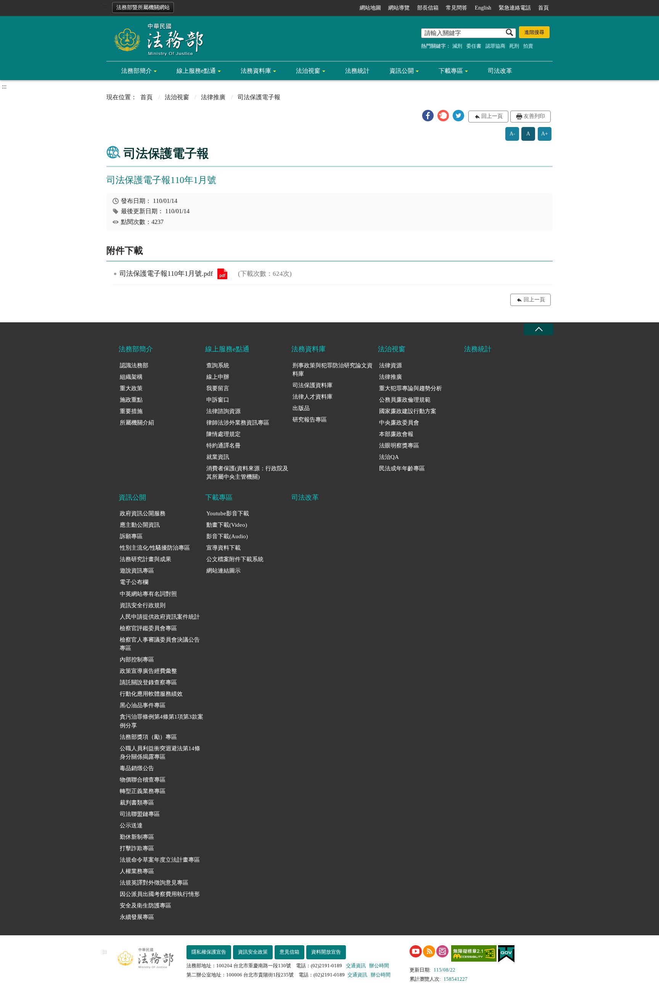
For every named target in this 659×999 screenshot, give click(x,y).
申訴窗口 (217, 400)
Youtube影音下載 (227, 513)
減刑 (457, 46)
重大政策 (131, 388)
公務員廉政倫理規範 (405, 400)
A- (512, 134)
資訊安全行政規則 (143, 605)
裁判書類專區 (137, 803)
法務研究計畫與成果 (145, 559)
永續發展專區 (137, 917)
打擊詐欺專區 (137, 848)
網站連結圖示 (223, 571)
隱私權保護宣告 (208, 952)
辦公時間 (379, 965)
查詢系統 (217, 365)
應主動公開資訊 (140, 525)
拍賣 (528, 46)
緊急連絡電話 (515, 8)
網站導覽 (399, 8)
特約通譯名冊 (223, 445)
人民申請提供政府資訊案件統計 (160, 617)
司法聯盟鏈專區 (140, 814)
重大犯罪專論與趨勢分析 (410, 388)
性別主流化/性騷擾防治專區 (155, 548)
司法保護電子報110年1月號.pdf (222, 273)
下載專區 (451, 71)
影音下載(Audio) (227, 536)
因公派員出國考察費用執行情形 (160, 894)
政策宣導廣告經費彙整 (148, 671)
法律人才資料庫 (313, 397)
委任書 (473, 46)
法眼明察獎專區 (399, 445)
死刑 (514, 46)
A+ (544, 134)
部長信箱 (428, 8)
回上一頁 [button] (492, 116)
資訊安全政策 (253, 952)
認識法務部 (134, 365)
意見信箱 (289, 952)
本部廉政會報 (396, 434)
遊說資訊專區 (137, 571)
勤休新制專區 (137, 837)
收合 (538, 329)
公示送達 (131, 825)
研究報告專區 (310, 420)
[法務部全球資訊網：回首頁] (156, 39)
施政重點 (131, 400)
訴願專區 (131, 536)
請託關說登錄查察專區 (148, 682)
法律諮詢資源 (223, 411)
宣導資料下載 (223, 548)
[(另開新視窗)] (416, 951)
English (483, 8)
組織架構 (131, 377)
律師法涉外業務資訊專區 (237, 423)
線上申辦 (217, 377)
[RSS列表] (429, 951)
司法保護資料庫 (313, 385)
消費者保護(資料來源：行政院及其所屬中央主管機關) (247, 472)
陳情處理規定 (223, 434)
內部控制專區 (137, 659)
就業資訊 (217, 457)
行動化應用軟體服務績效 (151, 694)
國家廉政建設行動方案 (407, 411)
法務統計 (357, 71)
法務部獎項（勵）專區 (148, 737)
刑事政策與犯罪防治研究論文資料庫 (333, 369)
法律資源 (390, 365)
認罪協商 (495, 46)
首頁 (543, 8)
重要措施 (131, 411)
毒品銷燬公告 (137, 768)
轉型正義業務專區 (143, 791)
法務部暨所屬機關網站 (143, 7)
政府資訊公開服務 (143, 513)
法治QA (389, 457)
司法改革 (500, 71)
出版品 (301, 408)
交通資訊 (356, 965)
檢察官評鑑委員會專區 (148, 628)
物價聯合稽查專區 (143, 780)
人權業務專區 (137, 871)
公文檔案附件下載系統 (235, 559)
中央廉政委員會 (399, 423)
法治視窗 (308, 71)
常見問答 (456, 8)
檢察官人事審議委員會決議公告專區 (160, 644)
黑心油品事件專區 (143, 705)
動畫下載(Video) (226, 525)
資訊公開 (401, 71)
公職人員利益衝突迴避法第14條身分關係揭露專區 (160, 752)
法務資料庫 (256, 71)
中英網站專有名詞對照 (148, 594)
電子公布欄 (134, 582)
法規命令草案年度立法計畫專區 (160, 860)
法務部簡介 (136, 71)
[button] (428, 115)
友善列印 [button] (534, 116)
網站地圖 (370, 8)
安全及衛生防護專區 (145, 905)
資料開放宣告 (326, 952)
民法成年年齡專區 (402, 468)
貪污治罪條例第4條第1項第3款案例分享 (161, 721)
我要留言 (217, 388)
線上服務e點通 (196, 71)
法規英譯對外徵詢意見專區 (154, 883)
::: (105, 6)
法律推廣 (213, 97)
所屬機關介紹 (137, 423)
